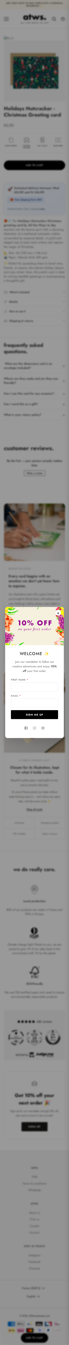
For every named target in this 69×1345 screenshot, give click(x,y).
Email (16, 696)
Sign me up (34, 715)
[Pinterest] (43, 728)
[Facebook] (26, 728)
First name (19, 679)
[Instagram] (34, 728)
